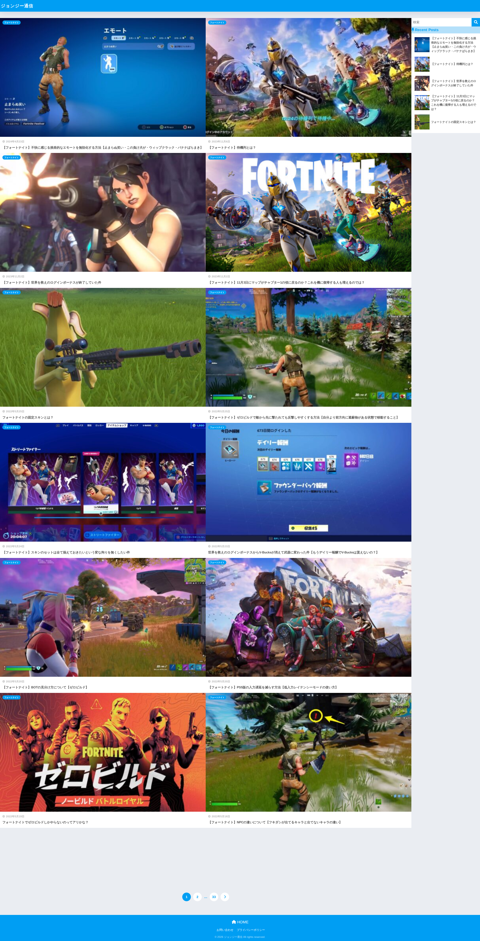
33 (214, 897)
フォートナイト (11, 22)
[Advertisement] (205, 856)
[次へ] (224, 897)
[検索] (476, 22)
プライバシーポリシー (251, 929)
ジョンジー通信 (17, 5)
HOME (242, 922)
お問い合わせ (225, 929)
